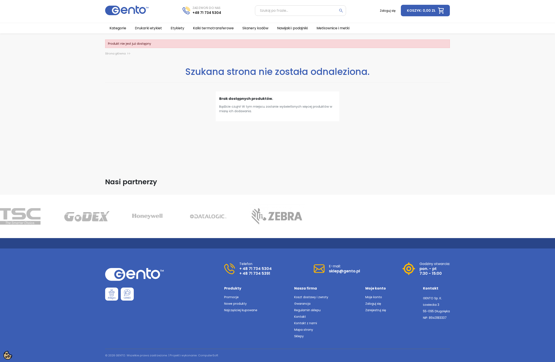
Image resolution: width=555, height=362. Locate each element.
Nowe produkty (235, 303)
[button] (425, 10)
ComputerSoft (208, 355)
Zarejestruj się (375, 310)
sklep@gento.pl (344, 271)
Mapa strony (303, 329)
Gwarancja (302, 303)
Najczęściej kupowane (240, 310)
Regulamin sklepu (307, 310)
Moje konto (373, 297)
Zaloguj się (373, 303)
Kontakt (300, 316)
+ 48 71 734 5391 (254, 273)
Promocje (231, 297)
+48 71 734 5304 (207, 12)
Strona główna (115, 53)
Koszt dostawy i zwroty (311, 297)
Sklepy (299, 336)
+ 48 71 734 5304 (255, 268)
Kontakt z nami (305, 323)
